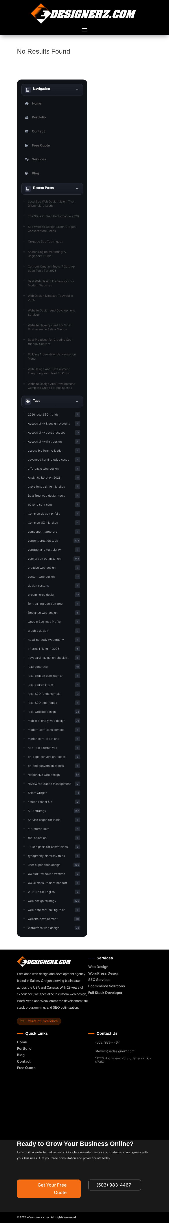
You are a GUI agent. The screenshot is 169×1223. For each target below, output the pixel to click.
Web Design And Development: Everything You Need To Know (49, 371)
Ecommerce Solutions (106, 986)
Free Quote (41, 145)
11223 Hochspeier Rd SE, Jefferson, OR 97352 (123, 1060)
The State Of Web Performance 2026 (53, 216)
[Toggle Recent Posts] (77, 188)
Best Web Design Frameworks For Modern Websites (51, 283)
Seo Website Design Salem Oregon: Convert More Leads (52, 229)
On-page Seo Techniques (45, 241)
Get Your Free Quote (52, 1188)
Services (39, 159)
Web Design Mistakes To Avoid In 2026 (50, 298)
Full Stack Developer (105, 992)
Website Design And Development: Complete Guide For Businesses (51, 386)
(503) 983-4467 (107, 1042)
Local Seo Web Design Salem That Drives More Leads (51, 203)
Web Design (98, 966)
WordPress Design (103, 973)
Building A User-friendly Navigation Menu (52, 356)
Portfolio (39, 117)
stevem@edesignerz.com (114, 1051)
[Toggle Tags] (77, 401)
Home (36, 103)
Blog (35, 173)
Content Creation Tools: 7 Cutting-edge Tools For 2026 (51, 268)
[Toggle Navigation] (77, 89)
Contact (38, 131)
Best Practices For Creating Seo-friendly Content (50, 342)
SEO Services (99, 979)
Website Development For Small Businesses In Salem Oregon (49, 327)
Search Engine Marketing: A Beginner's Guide (47, 254)
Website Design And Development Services (51, 312)
